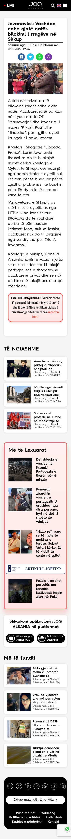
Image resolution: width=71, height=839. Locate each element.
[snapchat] (62, 786)
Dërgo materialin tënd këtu (34, 799)
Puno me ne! (25, 813)
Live (10, 5)
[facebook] (27, 786)
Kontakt (53, 821)
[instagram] (36, 786)
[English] (59, 5)
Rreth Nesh (54, 817)
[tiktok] (54, 786)
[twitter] (19, 786)
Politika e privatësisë (24, 817)
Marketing (47, 813)
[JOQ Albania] (35, 6)
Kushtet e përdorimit (27, 821)
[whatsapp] (45, 786)
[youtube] (10, 786)
